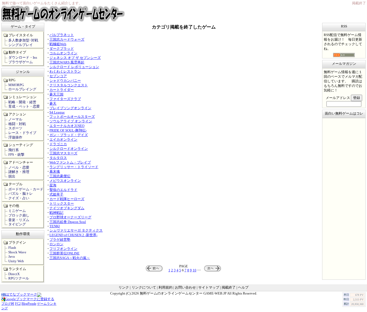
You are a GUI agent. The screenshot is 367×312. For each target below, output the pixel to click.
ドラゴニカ (58, 144)
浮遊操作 (15, 137)
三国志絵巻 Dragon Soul (67, 222)
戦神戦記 (56, 213)
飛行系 (13, 150)
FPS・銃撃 (16, 155)
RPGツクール (18, 278)
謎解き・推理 (18, 172)
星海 (52, 185)
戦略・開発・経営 (22, 102)
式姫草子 (56, 194)
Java (11, 256)
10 (194, 270)
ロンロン (56, 244)
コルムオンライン (63, 53)
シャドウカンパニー (65, 81)
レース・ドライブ (22, 133)
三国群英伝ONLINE (64, 253)
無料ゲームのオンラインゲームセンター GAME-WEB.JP (183, 293)
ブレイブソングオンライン (70, 108)
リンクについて (144, 287)
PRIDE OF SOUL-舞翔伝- (68, 130)
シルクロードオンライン (68, 149)
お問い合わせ (185, 287)
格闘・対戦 (17, 124)
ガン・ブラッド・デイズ (68, 135)
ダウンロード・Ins (22, 57)
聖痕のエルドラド (63, 190)
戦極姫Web (57, 44)
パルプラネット (61, 35)
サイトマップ (208, 287)
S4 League (57, 112)
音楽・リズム (18, 220)
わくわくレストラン (65, 71)
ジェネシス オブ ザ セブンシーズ (75, 58)
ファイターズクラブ (65, 99)
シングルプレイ (20, 45)
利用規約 (165, 287)
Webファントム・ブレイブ (70, 162)
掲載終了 (229, 287)
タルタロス (58, 158)
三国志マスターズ (63, 153)
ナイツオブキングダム (66, 208)
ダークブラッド (61, 49)
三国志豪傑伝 (59, 176)
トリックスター (61, 203)
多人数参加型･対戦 (23, 40)
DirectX (14, 274)
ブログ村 (7, 304)
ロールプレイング (22, 89)
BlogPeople (28, 304)
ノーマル (15, 119)
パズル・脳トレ (20, 194)
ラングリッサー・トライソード (73, 167)
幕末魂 (54, 171)
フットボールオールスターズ (72, 117)
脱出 (11, 176)
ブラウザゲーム (20, 62)
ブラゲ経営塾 (59, 240)
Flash (12, 248)
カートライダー (61, 90)
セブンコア (58, 76)
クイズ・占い (18, 198)
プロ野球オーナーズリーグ (70, 217)
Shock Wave (17, 252)
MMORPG (16, 85)
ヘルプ (243, 287)
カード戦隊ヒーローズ (66, 199)
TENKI (54, 226)
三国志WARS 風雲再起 (66, 62)
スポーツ (15, 128)
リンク (123, 287)
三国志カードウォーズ (66, 39)
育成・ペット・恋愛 (24, 106)
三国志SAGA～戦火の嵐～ (69, 258)
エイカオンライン (63, 139)
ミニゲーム (17, 211)
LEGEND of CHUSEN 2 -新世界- (73, 235)
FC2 (18, 304)
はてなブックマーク (21, 294)
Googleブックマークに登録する (29, 299)
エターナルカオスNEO (66, 126)
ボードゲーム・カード (25, 189)
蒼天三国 (56, 94)
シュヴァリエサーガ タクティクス (76, 230)
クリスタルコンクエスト (68, 85)
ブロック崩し (18, 215)
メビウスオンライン (65, 181)
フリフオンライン (63, 249)
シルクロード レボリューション (74, 67)
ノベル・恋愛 (18, 167)
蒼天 (52, 103)
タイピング (17, 224)
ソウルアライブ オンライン (70, 121)
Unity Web (16, 261)
